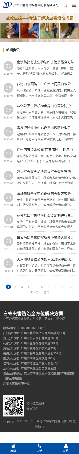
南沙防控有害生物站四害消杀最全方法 (45, 62)
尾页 (47, 292)
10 (70, 287)
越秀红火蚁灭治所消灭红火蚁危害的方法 (47, 171)
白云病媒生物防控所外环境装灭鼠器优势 (47, 237)
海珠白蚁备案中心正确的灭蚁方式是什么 (47, 193)
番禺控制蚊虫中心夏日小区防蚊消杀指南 (47, 128)
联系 (66, 451)
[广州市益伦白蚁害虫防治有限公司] (30, 5)
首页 (13, 451)
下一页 (34, 292)
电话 (39, 451)
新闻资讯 (13, 50)
